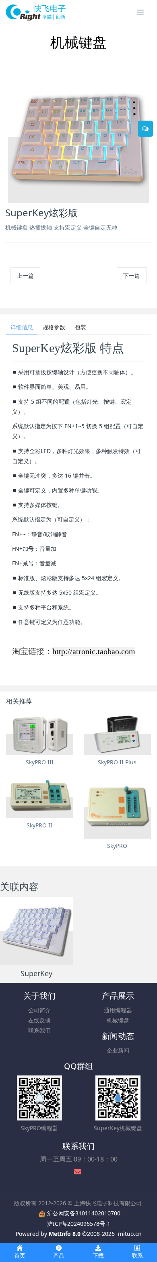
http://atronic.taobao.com (93, 651)
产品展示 (118, 995)
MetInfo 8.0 (65, 1233)
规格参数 (54, 327)
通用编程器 (118, 1010)
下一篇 (131, 275)
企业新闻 (118, 1050)
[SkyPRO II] (39, 797)
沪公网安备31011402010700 (83, 1213)
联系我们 (39, 1030)
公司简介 (39, 1010)
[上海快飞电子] (35, 12)
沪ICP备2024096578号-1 (78, 1223)
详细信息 (21, 327)
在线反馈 (39, 1020)
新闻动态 (118, 1035)
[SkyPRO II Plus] (117, 734)
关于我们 (39, 995)
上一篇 (25, 275)
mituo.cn (130, 1233)
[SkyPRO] (117, 807)
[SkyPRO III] (39, 734)
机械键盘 (118, 1020)
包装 (80, 327)
